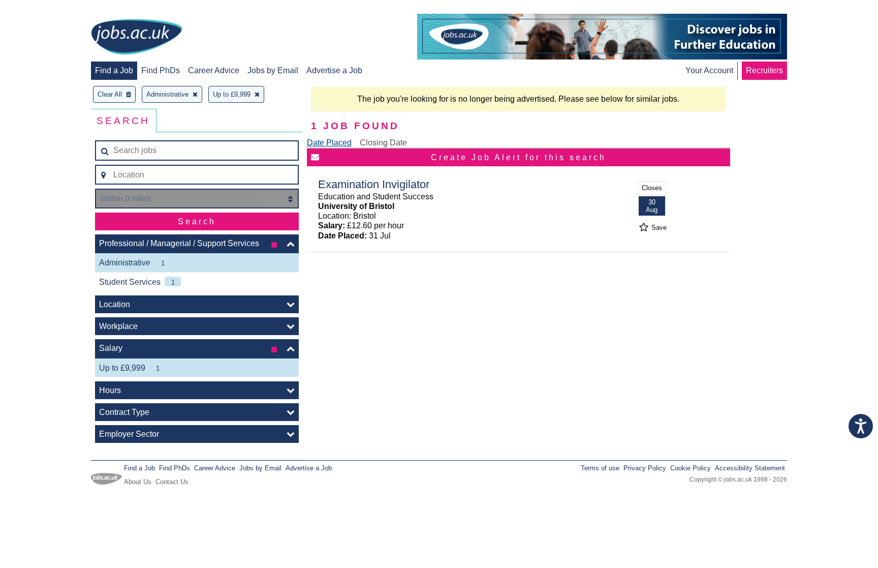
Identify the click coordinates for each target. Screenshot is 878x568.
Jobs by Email (272, 70)
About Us (137, 482)
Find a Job (114, 70)
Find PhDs (160, 70)
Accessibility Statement (750, 468)
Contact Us (172, 482)
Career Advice (213, 70)
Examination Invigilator (373, 184)
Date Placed (329, 142)
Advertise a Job (334, 70)
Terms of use (600, 468)
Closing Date (383, 142)
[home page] (136, 37)
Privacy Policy (644, 468)
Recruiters (764, 70)
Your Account (709, 70)
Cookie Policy (690, 468)
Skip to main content (40, 9)
